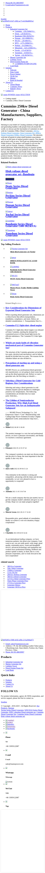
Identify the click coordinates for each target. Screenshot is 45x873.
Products (9, 27)
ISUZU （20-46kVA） (23, 41)
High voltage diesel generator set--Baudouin (20, 173)
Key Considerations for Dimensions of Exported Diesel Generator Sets (23, 309)
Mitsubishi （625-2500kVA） (26, 48)
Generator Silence (13, 585)
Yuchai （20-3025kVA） (24, 55)
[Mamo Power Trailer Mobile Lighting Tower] (14, 285)
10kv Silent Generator (15, 568)
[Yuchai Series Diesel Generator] (9, 211)
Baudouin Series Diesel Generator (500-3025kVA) (21, 225)
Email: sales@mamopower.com (17, 644)
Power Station (15, 74)
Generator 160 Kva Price (16, 587)
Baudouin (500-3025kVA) (24, 36)
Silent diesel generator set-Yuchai (22, 252)
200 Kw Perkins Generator (17, 575)
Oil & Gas (14, 76)
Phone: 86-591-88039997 (15, 652)
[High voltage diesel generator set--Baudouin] (18, 167)
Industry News (15, 89)
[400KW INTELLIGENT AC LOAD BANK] (13, 258)
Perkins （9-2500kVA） (24, 45)
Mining (12, 78)
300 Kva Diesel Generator (16, 577)
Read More (10, 179)
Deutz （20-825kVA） (23, 34)
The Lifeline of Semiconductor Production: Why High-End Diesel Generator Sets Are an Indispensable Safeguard (23, 404)
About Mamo (15, 84)
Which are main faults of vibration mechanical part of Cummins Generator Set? (24, 345)
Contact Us (10, 91)
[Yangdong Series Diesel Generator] (10, 230)
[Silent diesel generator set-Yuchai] (19, 249)
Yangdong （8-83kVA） (24, 53)
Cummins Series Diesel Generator (29, 714)
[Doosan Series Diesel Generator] (9, 202)
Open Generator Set (27, 133)
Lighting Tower (16, 60)
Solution (9, 68)
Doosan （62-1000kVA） (24, 38)
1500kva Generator (14, 570)
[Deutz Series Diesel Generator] (9, 183)
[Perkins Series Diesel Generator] (9, 193)
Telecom (13, 70)
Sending (4, 702)
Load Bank (14, 66)
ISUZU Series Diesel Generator (22, 279)
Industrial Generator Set (18, 29)
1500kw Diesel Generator (23, 135)
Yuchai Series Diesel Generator (17, 215)
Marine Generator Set (18, 57)
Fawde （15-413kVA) (23, 50)
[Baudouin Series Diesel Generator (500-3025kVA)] (10, 221)
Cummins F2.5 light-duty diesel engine (24, 325)
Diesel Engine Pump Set (19, 62)
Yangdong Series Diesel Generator (19, 234)
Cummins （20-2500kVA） (25, 31)
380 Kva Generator (14, 566)
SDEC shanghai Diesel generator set (22, 712)
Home (8, 25)
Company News (16, 87)
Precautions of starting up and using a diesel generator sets (24, 364)
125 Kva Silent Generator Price (18, 579)
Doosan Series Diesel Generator (18, 206)
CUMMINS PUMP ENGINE (26, 64)
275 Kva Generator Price (16, 583)
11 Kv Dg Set (12, 573)
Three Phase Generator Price (17, 581)
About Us (9, 82)
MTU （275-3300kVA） (24, 43)
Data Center (14, 72)
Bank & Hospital (16, 80)
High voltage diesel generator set (13, 716)
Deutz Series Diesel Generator (17, 187)
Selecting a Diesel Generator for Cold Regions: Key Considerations (23, 381)
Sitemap (11, 708)
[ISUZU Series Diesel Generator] (14, 276)
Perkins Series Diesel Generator (18, 196)
